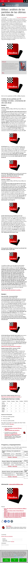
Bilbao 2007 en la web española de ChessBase (15, 515)
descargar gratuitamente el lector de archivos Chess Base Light (13, 434)
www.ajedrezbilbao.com (16, 484)
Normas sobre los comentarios (7, 536)
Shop (2, 1)
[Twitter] (8, 521)
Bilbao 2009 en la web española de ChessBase (15, 512)
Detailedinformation (6, 560)
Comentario (3, 543)
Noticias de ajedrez (12, 5)
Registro (12, 541)
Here (15, 554)
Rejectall (15, 560)
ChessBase (8, 526)
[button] (8, 1)
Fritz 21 (4, 62)
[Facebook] (5, 521)
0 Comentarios (24, 17)
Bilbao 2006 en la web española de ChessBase (15, 516)
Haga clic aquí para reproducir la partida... (11, 177)
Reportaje (15, 466)
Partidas (10, 457)
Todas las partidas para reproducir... (12, 430)
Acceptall (23, 560)
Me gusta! (19, 17)
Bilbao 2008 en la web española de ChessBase (15, 514)
